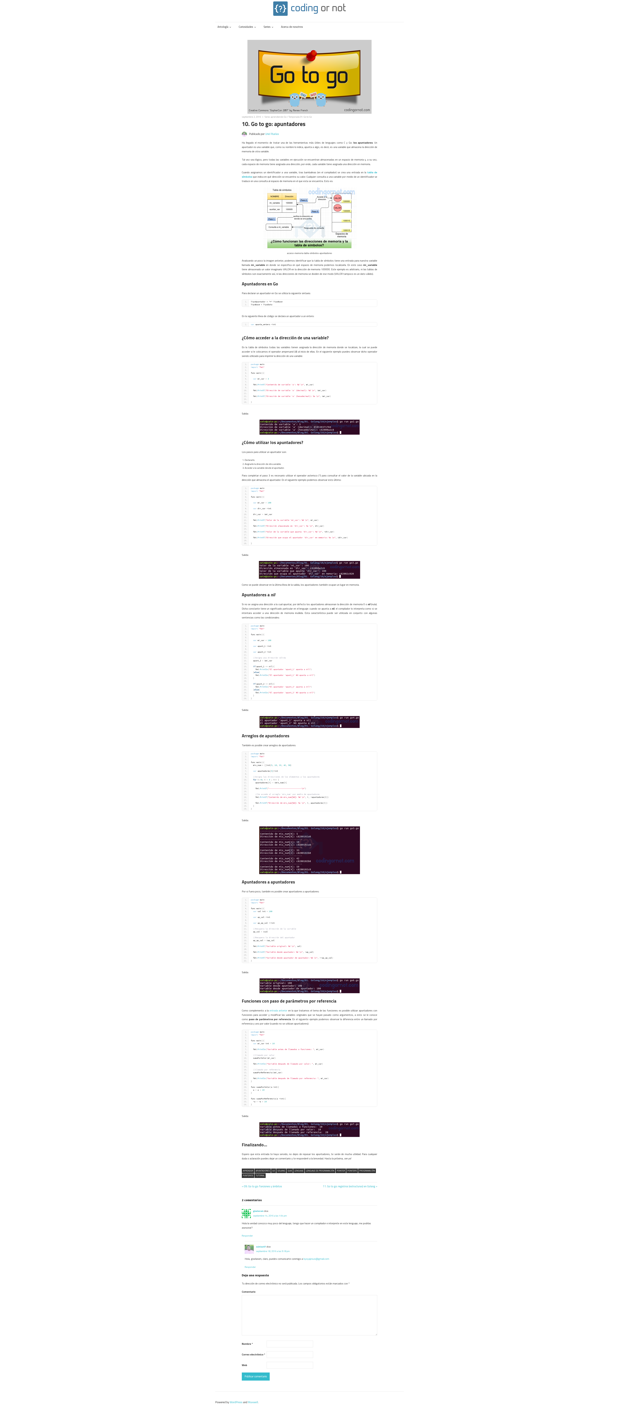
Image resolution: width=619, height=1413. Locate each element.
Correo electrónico (253, 1354)
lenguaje (299, 1170)
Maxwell (253, 1402)
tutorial (260, 1175)
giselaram (258, 1211)
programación (367, 1170)
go (273, 1170)
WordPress (236, 1402)
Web (244, 1365)
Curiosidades (246, 27)
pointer (341, 1170)
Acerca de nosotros (292, 27)
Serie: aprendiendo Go (276, 116)
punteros (248, 1175)
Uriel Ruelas (272, 134)
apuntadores (263, 1170)
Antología (222, 27)
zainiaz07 (261, 1246)
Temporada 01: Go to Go (300, 116)
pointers (352, 1170)
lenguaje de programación (320, 1170)
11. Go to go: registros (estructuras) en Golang (349, 1186)
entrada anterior (278, 1010)
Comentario (248, 1292)
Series (267, 27)
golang (281, 1170)
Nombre (247, 1344)
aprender (248, 1170)
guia (290, 1170)
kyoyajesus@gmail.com (316, 1259)
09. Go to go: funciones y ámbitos (263, 1186)
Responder (247, 1235)
